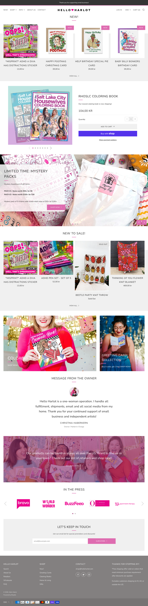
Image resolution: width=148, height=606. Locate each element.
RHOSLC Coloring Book (98, 96)
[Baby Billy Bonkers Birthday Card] (128, 41)
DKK (127, 10)
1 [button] (32, 148)
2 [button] (35, 148)
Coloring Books (45, 576)
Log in (119, 10)
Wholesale (7, 580)
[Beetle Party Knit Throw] (92, 266)
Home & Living (45, 580)
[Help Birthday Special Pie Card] (92, 41)
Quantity (82, 119)
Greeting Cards (45, 573)
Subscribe (100, 541)
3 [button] (37, 148)
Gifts (41, 584)
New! (5, 10)
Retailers (6, 576)
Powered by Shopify (9, 595)
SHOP (33, 196)
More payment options (108, 140)
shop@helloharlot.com (84, 569)
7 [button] (47, 148)
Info (21, 10)
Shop (12, 10)
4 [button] (40, 148)
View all (73, 76)
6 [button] (45, 148)
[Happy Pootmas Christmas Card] (56, 41)
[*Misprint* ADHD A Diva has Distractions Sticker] (20, 41)
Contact (42, 10)
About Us (31, 10)
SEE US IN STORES (73, 466)
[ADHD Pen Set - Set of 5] (56, 258)
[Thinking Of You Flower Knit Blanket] (128, 258)
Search (6, 569)
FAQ (5, 584)
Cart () (136, 10)
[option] (40, 115)
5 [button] (42, 148)
